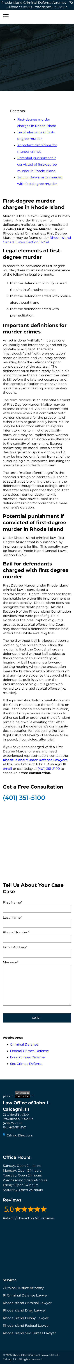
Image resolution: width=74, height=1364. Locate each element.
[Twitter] (12, 1145)
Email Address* (15, 947)
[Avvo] (25, 1145)
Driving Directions (20, 1135)
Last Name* (12, 917)
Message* (10, 962)
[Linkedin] (19, 1145)
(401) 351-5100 (24, 797)
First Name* (12, 902)
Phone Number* (16, 932)
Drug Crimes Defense (27, 1057)
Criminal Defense (24, 1044)
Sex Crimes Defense (26, 1064)
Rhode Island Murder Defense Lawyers (35, 760)
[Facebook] (6, 1145)
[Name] (6, 17)
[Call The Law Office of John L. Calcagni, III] (68, 17)
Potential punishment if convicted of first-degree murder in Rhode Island (37, 164)
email (7, 769)
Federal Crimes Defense (29, 1051)
